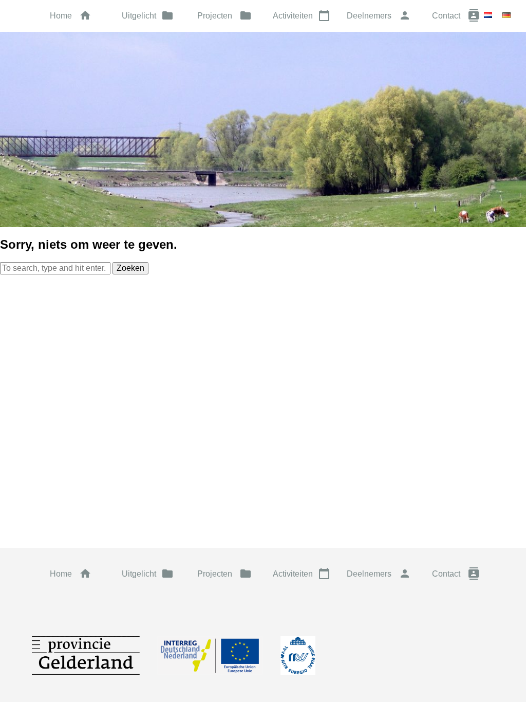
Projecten (224, 15)
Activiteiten (301, 15)
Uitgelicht (148, 15)
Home (70, 15)
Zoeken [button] (130, 268)
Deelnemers (379, 15)
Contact (456, 15)
